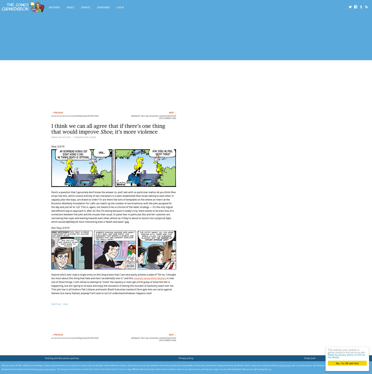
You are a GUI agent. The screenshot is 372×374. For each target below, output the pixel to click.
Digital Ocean (285, 365)
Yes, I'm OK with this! (347, 363)
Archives (54, 7)
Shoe (65, 304)
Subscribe (103, 7)
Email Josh (310, 358)
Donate (85, 7)
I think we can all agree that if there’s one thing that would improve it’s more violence (108, 129)
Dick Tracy (56, 304)
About (71, 7)
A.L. (270, 369)
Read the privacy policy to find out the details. (346, 356)
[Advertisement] (53, 36)
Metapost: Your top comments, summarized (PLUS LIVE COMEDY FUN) (153, 117)
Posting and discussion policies (62, 358)
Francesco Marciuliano (46, 369)
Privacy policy (186, 358)
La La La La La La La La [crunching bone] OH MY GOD (74, 116)
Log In (120, 7)
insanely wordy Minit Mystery (150, 278)
